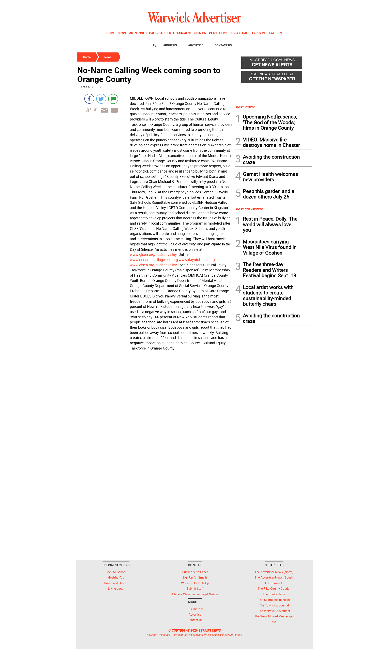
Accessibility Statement (227, 635)
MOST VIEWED (245, 107)
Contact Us (223, 45)
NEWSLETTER (279, 4)
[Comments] (113, 99)
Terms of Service (182, 635)
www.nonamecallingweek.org (154, 259)
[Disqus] (155, 403)
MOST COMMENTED (249, 209)
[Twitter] (101, 99)
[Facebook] (89, 99)
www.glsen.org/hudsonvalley (153, 254)
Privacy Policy (203, 635)
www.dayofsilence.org (197, 259)
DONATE (302, 4)
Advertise (195, 45)
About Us (170, 45)
